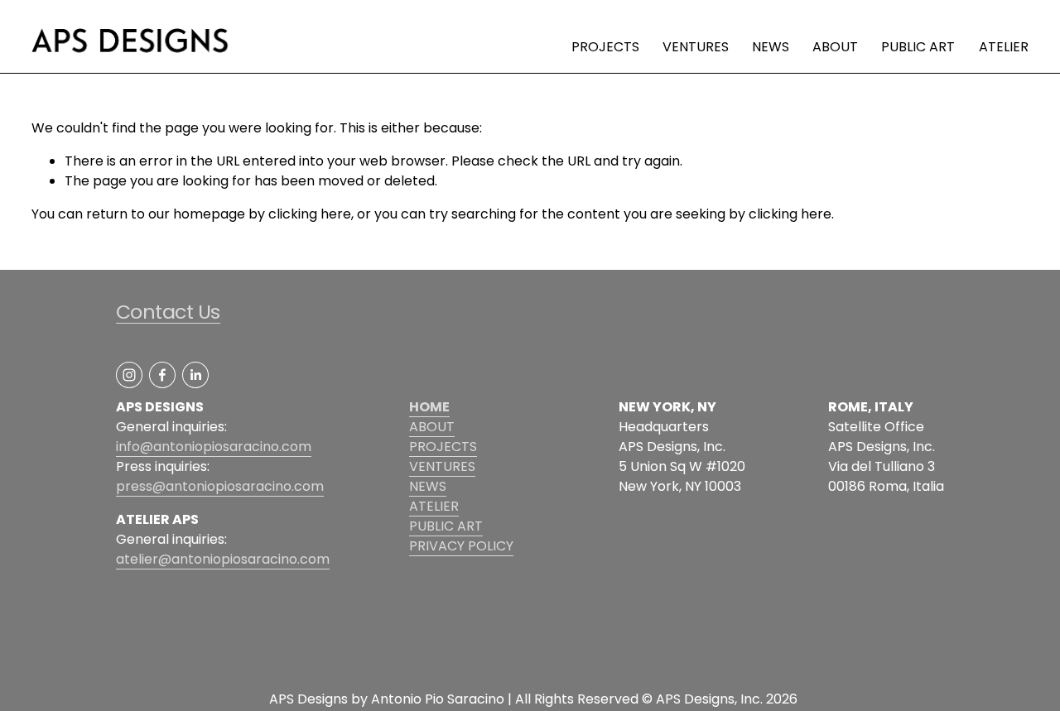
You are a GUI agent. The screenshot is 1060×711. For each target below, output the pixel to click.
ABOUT (835, 46)
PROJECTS (605, 46)
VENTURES (695, 46)
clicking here (309, 213)
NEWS (770, 46)
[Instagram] (129, 375)
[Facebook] (162, 375)
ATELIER (1004, 46)
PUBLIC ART (918, 46)
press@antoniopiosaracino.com (220, 486)
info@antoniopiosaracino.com (213, 446)
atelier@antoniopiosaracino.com (223, 559)
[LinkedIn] (195, 375)
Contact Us (168, 312)
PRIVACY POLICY (461, 545)
